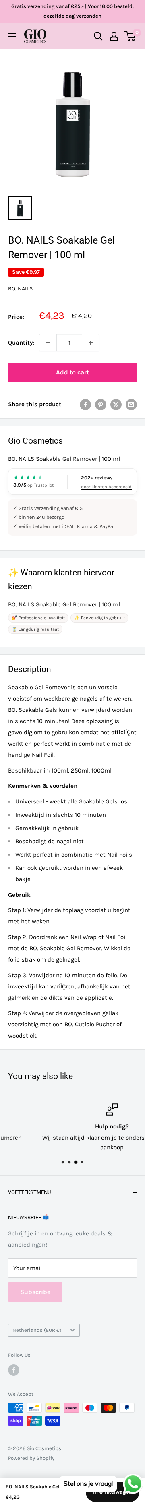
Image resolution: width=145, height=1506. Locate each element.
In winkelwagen (112, 1492)
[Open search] (98, 36)
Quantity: (21, 342)
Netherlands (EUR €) (37, 1330)
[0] (130, 36)
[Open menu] (12, 36)
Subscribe (35, 1292)
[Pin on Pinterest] (100, 404)
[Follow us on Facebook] (13, 1370)
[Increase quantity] (90, 342)
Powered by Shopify (31, 1458)
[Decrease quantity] (47, 342)
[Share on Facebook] (85, 404)
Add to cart (72, 372)
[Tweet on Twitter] (116, 404)
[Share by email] (131, 404)
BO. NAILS (20, 288)
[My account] (114, 36)
